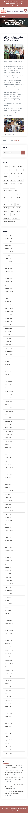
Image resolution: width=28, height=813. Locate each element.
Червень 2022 (8, 401)
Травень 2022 (8, 404)
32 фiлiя (20, 176)
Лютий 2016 (8, 653)
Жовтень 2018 (8, 547)
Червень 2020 (8, 481)
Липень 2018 (8, 557)
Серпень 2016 (8, 633)
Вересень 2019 (9, 511)
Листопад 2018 (8, 544)
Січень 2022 (8, 418)
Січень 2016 (8, 657)
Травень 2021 (8, 444)
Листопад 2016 (9, 623)
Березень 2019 (9, 531)
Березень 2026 (9, 252)
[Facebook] (10, 5)
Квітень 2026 (8, 248)
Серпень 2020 (8, 474)
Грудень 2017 (8, 580)
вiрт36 (18, 207)
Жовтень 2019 (8, 507)
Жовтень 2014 (8, 706)
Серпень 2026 (8, 235)
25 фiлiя (13, 170)
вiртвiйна (14, 214)
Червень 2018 (8, 560)
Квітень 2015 (8, 687)
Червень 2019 (8, 521)
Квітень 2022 (8, 408)
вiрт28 (12, 201)
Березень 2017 (9, 610)
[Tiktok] (15, 5)
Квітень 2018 (8, 567)
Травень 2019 (8, 524)
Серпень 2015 (8, 673)
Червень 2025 (8, 281)
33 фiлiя (6, 180)
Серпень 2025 (8, 275)
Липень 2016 (8, 637)
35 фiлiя (20, 180)
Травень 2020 (8, 484)
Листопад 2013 (8, 743)
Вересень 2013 (9, 750)
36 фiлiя (6, 183)
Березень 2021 (8, 451)
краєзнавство (16, 218)
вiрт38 (12, 211)
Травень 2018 (8, 564)
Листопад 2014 (9, 703)
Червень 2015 (8, 680)
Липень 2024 (8, 318)
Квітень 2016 (8, 647)
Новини (8, 140)
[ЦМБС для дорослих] (14, 10)
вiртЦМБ (6, 214)
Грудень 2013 (8, 740)
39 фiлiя (16, 140)
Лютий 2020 (8, 494)
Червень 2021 (8, 441)
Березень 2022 (9, 411)
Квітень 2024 (8, 328)
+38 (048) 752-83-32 (10, 1)
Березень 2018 (8, 570)
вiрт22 (11, 194)
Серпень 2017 (8, 594)
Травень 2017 (8, 604)
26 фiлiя (20, 170)
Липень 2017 (8, 597)
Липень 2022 (8, 398)
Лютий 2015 (8, 693)
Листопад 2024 (9, 305)
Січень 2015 (8, 696)
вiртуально (7, 218)
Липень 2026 (8, 238)
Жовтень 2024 (9, 308)
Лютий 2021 (8, 454)
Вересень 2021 (9, 431)
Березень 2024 (9, 331)
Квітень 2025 (8, 288)
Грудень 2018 (8, 540)
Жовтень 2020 (9, 467)
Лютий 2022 (8, 414)
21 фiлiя (13, 166)
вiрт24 (6, 197)
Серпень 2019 (8, 514)
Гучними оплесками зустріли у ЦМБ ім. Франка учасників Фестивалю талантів (14, 772)
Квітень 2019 (8, 527)
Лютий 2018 (8, 574)
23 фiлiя (20, 166)
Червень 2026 (8, 242)
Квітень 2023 (8, 368)
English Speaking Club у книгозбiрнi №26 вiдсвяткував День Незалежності (14, 786)
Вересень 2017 (9, 590)
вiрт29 (18, 201)
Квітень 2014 (8, 726)
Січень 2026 (8, 258)
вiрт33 (5, 207)
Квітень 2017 (8, 607)
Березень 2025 (9, 291)
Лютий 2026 (8, 255)
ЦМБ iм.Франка (8, 190)
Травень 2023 (8, 364)
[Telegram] (17, 5)
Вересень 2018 (9, 550)
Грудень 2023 (8, 341)
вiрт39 (18, 211)
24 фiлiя (6, 170)
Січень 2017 (8, 617)
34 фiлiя (13, 180)
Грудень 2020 (8, 461)
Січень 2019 (8, 537)
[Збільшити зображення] (22, 46)
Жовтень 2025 (8, 268)
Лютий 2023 (8, 374)
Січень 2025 (8, 298)
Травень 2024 (8, 325)
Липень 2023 (8, 358)
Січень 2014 (8, 736)
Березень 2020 (9, 491)
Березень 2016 (9, 650)
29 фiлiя (20, 173)
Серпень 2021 (8, 434)
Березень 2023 (9, 371)
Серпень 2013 (8, 753)
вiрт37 (5, 211)
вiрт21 (5, 194)
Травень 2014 (8, 723)
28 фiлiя (13, 173)
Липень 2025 (8, 278)
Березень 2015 (9, 690)
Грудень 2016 (8, 620)
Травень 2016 (8, 643)
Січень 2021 (8, 457)
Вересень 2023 (9, 351)
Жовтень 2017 (8, 587)
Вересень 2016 (9, 630)
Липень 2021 (8, 437)
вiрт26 (18, 197)
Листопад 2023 (9, 344)
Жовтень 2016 (8, 627)
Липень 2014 (8, 716)
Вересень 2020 (9, 471)
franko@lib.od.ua (19, 1)
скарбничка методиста (9, 221)
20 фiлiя (6, 166)
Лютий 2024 (8, 335)
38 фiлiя (20, 183)
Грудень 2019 (8, 501)
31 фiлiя (13, 176)
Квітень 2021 (8, 447)
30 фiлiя (6, 176)
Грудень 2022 (8, 381)
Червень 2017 (8, 600)
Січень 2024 (8, 338)
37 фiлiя (13, 183)
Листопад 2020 (9, 464)
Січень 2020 (8, 497)
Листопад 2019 (9, 504)
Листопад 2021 (8, 424)
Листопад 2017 (9, 584)
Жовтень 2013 (8, 746)
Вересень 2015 (9, 670)
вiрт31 (12, 204)
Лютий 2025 (8, 295)
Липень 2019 (8, 517)
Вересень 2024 (9, 311)
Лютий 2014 (8, 733)
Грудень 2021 (8, 421)
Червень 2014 (8, 720)
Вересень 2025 (9, 271)
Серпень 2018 (8, 554)
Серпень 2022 (8, 394)
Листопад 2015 (9, 663)
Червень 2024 (8, 321)
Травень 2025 (8, 285)
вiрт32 (18, 204)
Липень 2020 (8, 477)
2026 (12, 187)
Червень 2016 (8, 640)
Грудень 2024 (8, 301)
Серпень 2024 (8, 315)
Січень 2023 (8, 378)
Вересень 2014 (9, 710)
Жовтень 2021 (8, 428)
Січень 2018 (8, 577)
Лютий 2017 (8, 613)
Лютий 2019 (8, 534)
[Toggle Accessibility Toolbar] (25, 10)
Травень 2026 (8, 245)
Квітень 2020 (8, 487)
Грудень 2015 (8, 660)
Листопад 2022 (9, 384)
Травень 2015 (8, 683)
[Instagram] (12, 5)
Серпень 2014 (8, 713)
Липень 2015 (8, 677)
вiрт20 (16, 190)
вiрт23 (17, 194)
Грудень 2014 (8, 700)
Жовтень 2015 (8, 667)
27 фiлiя (6, 173)
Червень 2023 (8, 361)
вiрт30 (6, 204)
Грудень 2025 (8, 262)
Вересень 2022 (9, 391)
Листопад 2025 (9, 265)
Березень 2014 (9, 730)
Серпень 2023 (8, 354)
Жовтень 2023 (8, 348)
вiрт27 (5, 201)
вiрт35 (12, 207)
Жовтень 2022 (8, 388)
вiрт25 (12, 197)
